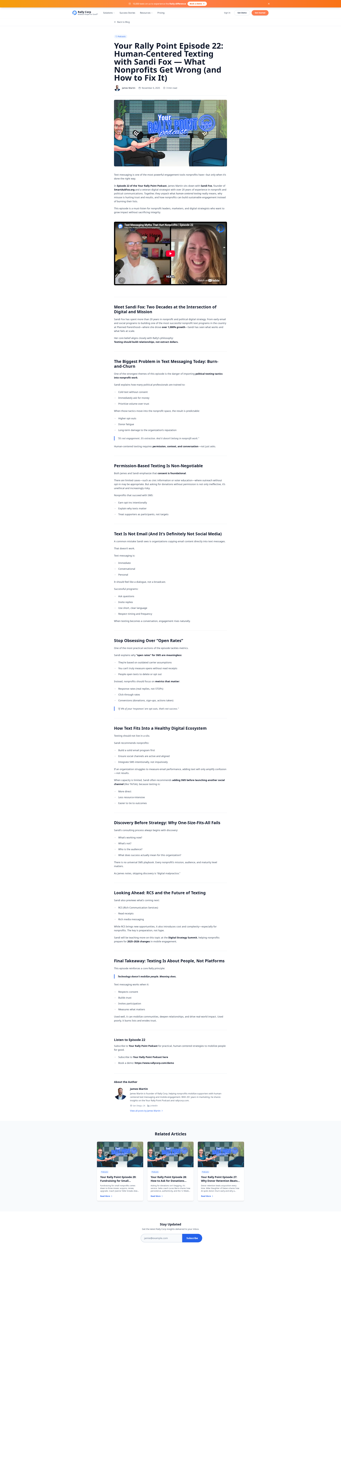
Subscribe (192, 1238)
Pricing (161, 12)
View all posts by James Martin (145, 1110)
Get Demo (242, 12)
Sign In (227, 12)
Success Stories (127, 12)
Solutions (108, 12)
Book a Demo (196, 3)
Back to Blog (123, 22)
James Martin (139, 1089)
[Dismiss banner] (269, 4)
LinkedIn (154, 1105)
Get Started (260, 12)
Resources (145, 12)
